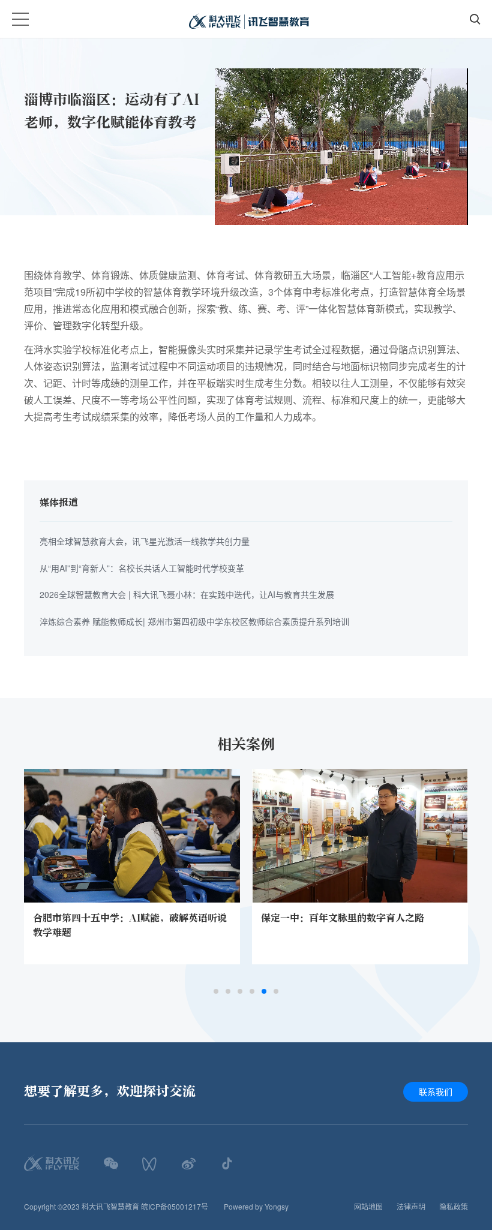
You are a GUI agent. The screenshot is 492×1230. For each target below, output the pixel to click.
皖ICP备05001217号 (174, 1206)
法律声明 (411, 1206)
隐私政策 (453, 1206)
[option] (132, 866)
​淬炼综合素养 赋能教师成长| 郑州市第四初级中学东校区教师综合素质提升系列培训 (194, 621)
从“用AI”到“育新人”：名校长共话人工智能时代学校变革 (142, 568)
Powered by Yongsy (256, 1206)
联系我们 (435, 1091)
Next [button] (468, 888)
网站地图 (368, 1206)
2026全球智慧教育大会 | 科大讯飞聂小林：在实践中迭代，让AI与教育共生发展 (187, 594)
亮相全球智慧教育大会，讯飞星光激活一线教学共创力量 (145, 541)
